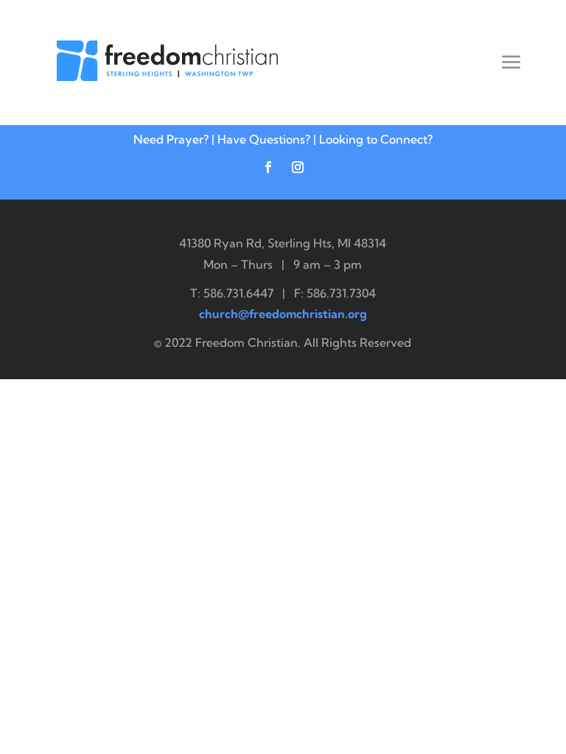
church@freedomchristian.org (283, 313)
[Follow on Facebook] (268, 167)
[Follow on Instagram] (298, 167)
